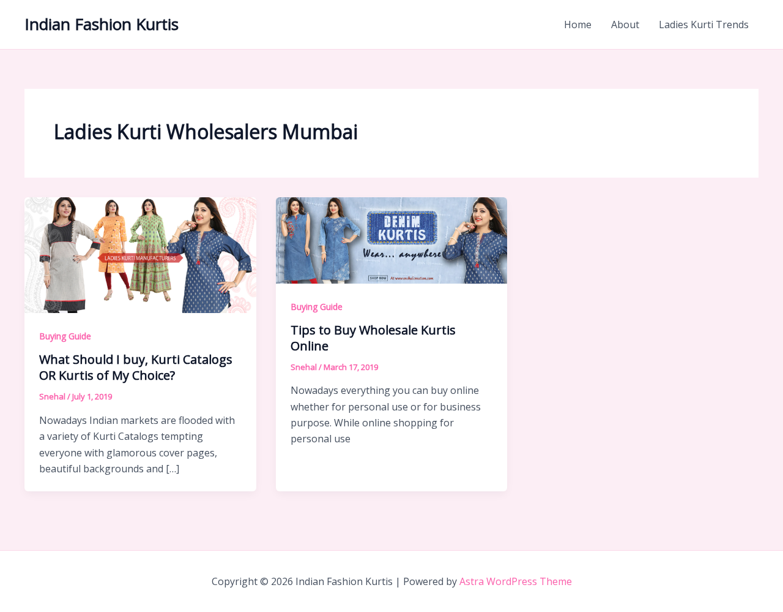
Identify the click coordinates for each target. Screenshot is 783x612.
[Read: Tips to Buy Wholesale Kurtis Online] (392, 239)
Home (578, 24)
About (625, 24)
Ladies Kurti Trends (704, 24)
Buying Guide (65, 336)
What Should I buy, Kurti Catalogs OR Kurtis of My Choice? (135, 367)
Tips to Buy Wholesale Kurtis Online (373, 338)
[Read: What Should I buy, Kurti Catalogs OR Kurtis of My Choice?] (140, 254)
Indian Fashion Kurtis (101, 24)
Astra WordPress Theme (515, 581)
